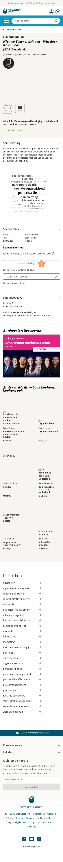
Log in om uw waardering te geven (19, 270)
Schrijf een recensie (17, 276)
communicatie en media (16, 599)
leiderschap (9, 636)
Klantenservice (12, 745)
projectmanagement (14, 684)
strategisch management (17, 701)
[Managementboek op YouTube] (31, 839)
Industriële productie (44, 543)
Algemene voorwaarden (44, 814)
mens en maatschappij (16, 647)
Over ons (31, 826)
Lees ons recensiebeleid (14, 283)
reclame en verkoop (14, 695)
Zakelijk (8, 752)
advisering (9, 582)
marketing (9, 642)
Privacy (19, 818)
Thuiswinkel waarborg (19, 814)
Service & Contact (45, 822)
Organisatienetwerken (49, 431)
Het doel (7, 487)
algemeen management (17, 588)
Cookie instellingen (45, 818)
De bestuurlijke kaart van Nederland (47, 490)
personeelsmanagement (17, 674)
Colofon (9, 818)
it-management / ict (14, 625)
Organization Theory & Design (12, 543)
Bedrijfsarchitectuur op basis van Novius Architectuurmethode (13, 434)
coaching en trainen (14, 593)
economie (8, 604)
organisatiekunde (13, 663)
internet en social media (17, 620)
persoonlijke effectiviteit (16, 679)
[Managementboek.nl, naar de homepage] (12, 13)
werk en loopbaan (13, 711)
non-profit (9, 652)
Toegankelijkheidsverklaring (20, 822)
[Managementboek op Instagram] (39, 839)
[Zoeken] (56, 21)
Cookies (30, 818)
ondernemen (10, 658)
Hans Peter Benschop (13, 37)
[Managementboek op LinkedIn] (24, 839)
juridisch (8, 631)
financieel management (16, 609)
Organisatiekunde (13, 30)
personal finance (12, 668)
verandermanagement (16, 706)
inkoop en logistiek (13, 615)
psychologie (9, 690)
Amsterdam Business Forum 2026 (28, 344)
